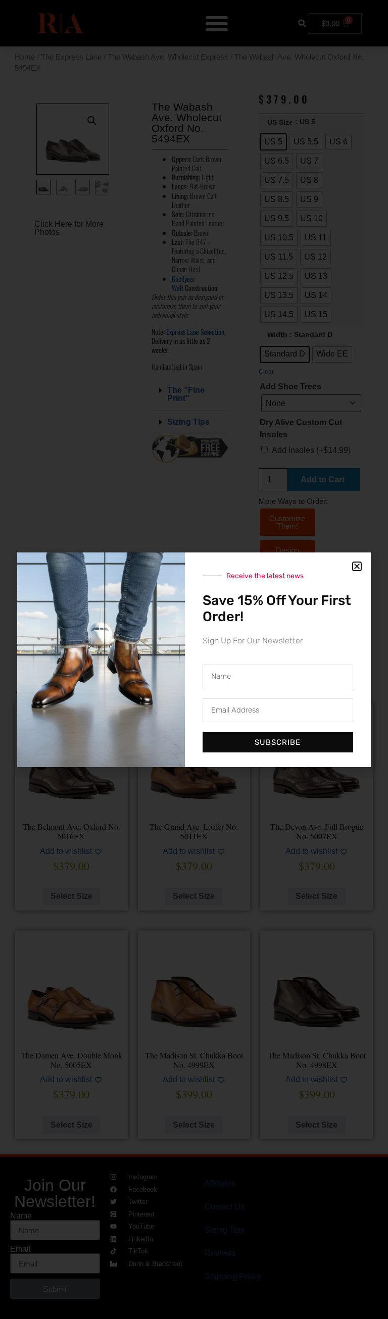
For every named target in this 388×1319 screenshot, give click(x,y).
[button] (357, 566)
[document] (194, 659)
